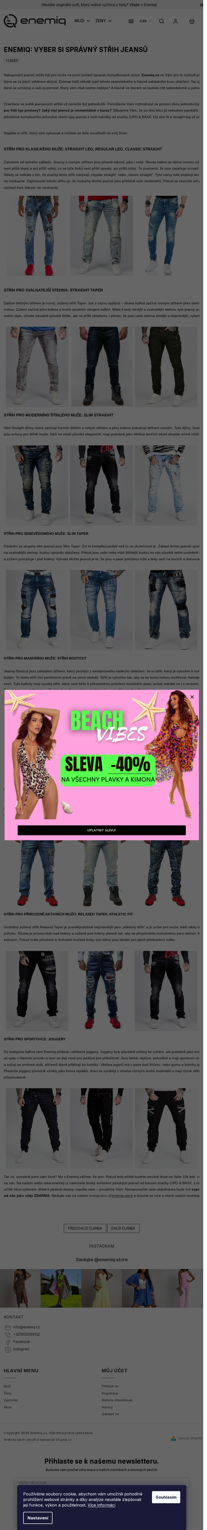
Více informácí (101, 1505)
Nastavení (38, 1517)
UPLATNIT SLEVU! (101, 830)
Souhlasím (166, 1497)
